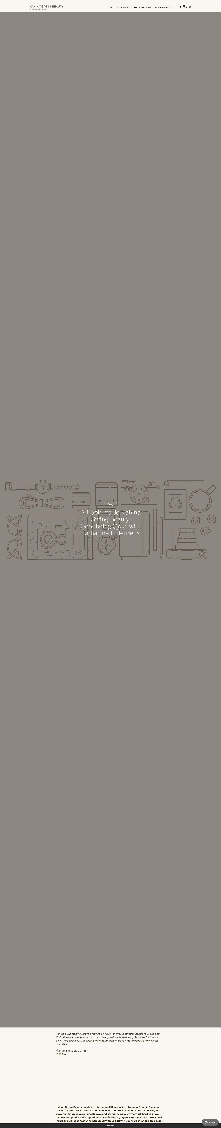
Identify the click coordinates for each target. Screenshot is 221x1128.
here (65, 1044)
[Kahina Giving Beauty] (46, 7)
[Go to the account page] (190, 7)
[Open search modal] (180, 7)
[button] (110, 1125)
